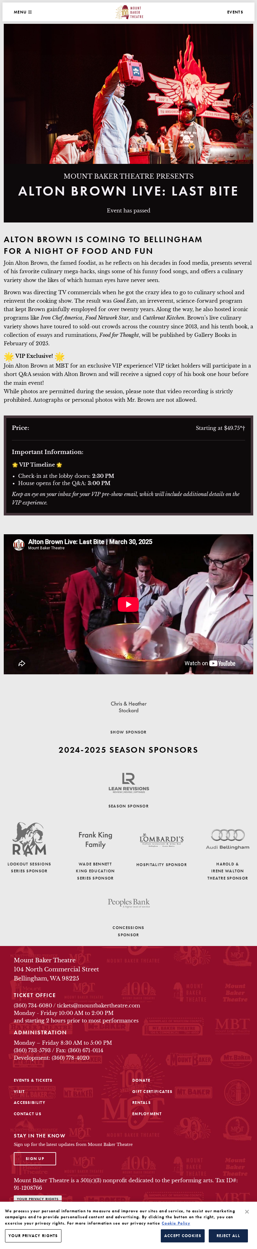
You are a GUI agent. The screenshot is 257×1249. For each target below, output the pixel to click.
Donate (141, 1080)
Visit (19, 1091)
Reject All (228, 1235)
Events (235, 12)
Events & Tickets (33, 1080)
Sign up (41, 1158)
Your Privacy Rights (38, 1199)
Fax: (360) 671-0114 (79, 1050)
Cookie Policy (176, 1223)
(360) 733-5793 (32, 1050)
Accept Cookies (182, 1235)
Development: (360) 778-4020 (51, 1058)
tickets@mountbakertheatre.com (98, 1005)
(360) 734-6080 (33, 1005)
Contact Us (27, 1113)
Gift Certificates (152, 1091)
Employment (147, 1113)
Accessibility (29, 1102)
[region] (128, 1225)
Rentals (141, 1102)
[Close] (247, 1212)
